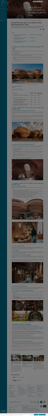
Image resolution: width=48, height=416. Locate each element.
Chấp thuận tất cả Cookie (42, 414)
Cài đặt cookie (31, 414)
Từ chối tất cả (36, 414)
